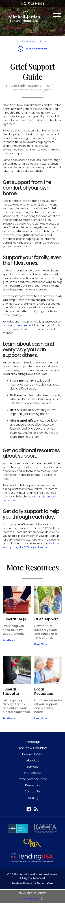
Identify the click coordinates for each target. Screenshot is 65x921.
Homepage (33, 742)
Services (32, 767)
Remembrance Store (32, 779)
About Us (32, 760)
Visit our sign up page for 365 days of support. (31, 545)
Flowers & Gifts (32, 754)
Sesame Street (18, 325)
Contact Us (32, 791)
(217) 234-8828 (34, 3)
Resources (32, 785)
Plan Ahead (32, 773)
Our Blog (32, 798)
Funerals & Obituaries (32, 748)
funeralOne (45, 883)
